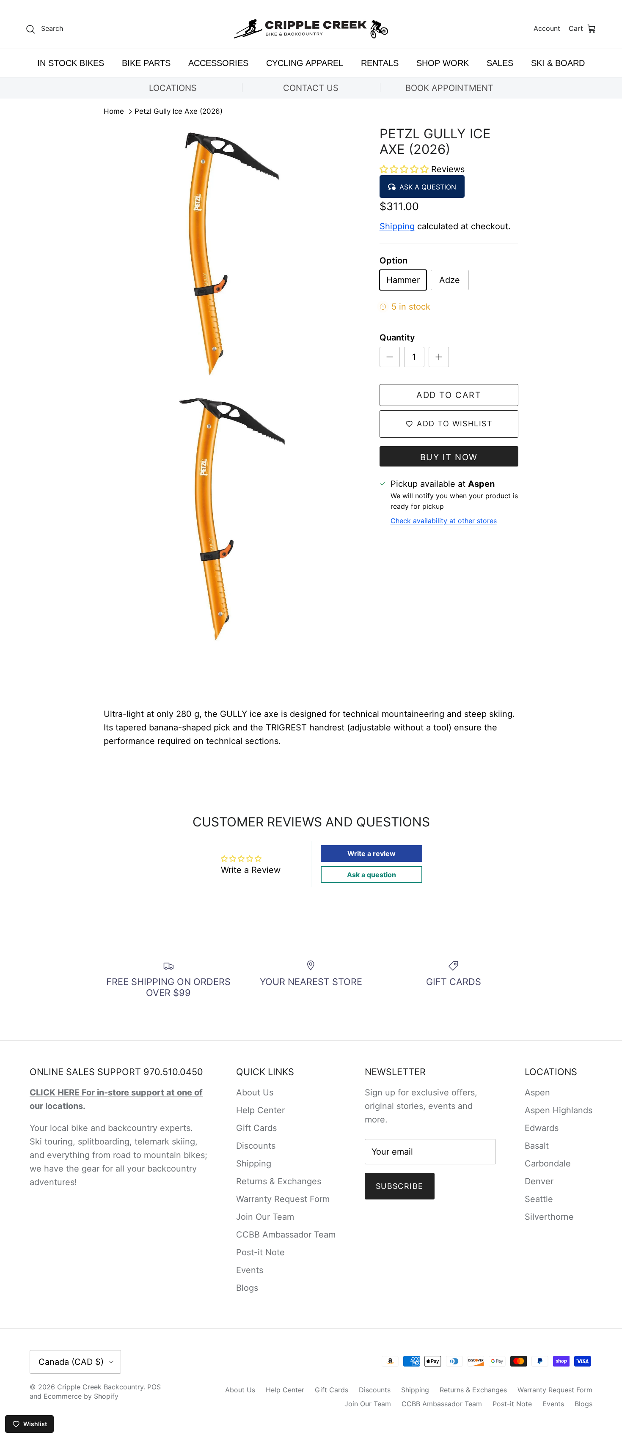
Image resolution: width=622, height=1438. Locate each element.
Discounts (255, 1146)
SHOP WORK (442, 63)
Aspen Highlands (558, 1110)
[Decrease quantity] (390, 357)
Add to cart (449, 395)
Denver (539, 1181)
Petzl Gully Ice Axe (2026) (179, 111)
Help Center (260, 1110)
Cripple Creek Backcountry (100, 1387)
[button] (405, 169)
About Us (254, 1092)
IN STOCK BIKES (70, 63)
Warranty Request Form (283, 1199)
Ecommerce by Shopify (81, 1396)
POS (154, 1387)
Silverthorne (549, 1217)
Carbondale (548, 1163)
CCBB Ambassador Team (286, 1234)
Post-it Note (260, 1252)
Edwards (542, 1128)
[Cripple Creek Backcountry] (311, 29)
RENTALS (380, 63)
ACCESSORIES (218, 63)
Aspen (537, 1092)
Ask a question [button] (371, 874)
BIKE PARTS (146, 63)
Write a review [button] (371, 853)
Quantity (397, 337)
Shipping (397, 226)
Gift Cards (256, 1128)
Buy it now (449, 457)
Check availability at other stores (444, 520)
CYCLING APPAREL (304, 63)
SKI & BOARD (558, 63)
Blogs (247, 1288)
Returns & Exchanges (278, 1181)
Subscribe (400, 1186)
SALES (500, 63)
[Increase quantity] (439, 357)
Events (249, 1270)
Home (114, 111)
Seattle (539, 1199)
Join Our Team (265, 1217)
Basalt (537, 1146)
